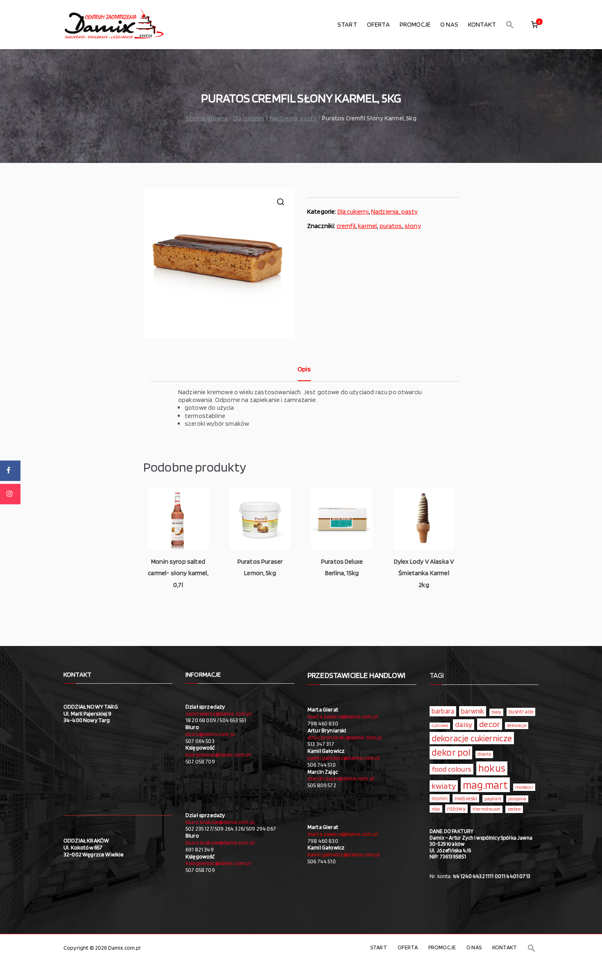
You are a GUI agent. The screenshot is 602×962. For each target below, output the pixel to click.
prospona (517, 799)
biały (496, 712)
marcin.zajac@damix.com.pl (341, 778)
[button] (510, 24)
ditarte (484, 754)
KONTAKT (482, 24)
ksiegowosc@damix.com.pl (218, 754)
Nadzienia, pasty (293, 118)
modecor (524, 787)
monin (440, 798)
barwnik (472, 711)
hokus (491, 768)
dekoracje (516, 725)
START (347, 24)
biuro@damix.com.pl (210, 734)
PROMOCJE (415, 24)
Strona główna (207, 118)
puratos (391, 226)
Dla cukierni (249, 118)
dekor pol (451, 752)
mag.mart (485, 784)
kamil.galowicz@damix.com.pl (344, 757)
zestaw (514, 809)
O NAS (449, 24)
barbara (443, 711)
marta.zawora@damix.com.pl (343, 716)
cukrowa (440, 725)
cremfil (346, 226)
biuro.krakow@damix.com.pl (220, 822)
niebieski (466, 798)
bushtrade (521, 711)
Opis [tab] (304, 369)
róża (436, 809)
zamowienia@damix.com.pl (219, 713)
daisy (463, 724)
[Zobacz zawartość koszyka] (534, 24)
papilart (492, 798)
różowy (456, 808)
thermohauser (486, 809)
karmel (367, 226)
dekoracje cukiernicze (472, 738)
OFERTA (378, 24)
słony (413, 226)
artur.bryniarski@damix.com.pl (345, 737)
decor (489, 724)
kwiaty (444, 786)
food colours (451, 769)
